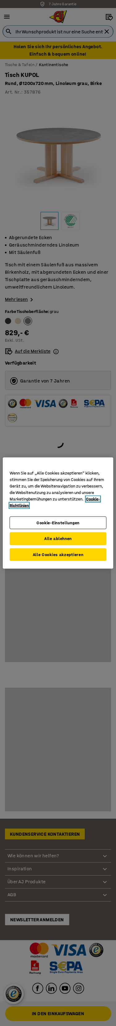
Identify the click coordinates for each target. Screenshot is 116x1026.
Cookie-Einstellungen (58, 522)
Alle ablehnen (58, 538)
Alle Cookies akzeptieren (58, 554)
